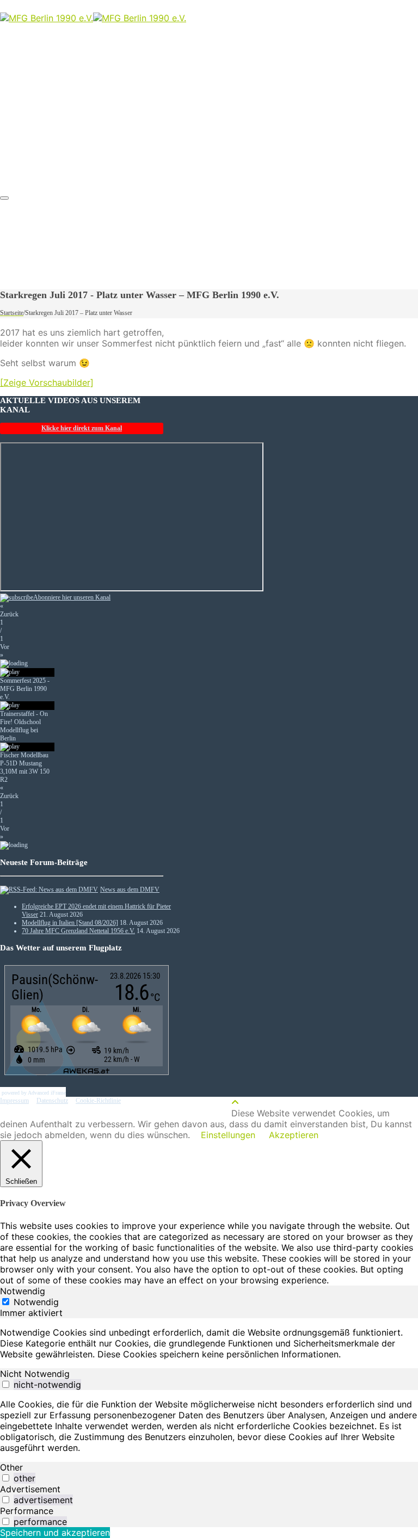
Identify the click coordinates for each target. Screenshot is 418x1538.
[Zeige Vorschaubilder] (47, 382)
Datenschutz (52, 1100)
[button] (81, 610)
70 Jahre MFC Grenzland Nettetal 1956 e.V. (78, 931)
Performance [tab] (26, 1510)
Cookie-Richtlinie (98, 1100)
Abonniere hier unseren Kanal (71, 597)
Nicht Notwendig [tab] (35, 1373)
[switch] (5, 1384)
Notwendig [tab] (22, 1291)
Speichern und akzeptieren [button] (55, 1532)
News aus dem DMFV (129, 889)
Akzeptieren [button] (293, 1134)
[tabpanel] (209, 1343)
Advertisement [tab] (30, 1489)
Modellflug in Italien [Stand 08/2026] (70, 922)
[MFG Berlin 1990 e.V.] (93, 18)
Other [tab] (11, 1467)
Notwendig (36, 1301)
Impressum (14, 1100)
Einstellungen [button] (228, 1134)
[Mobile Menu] (4, 198)
